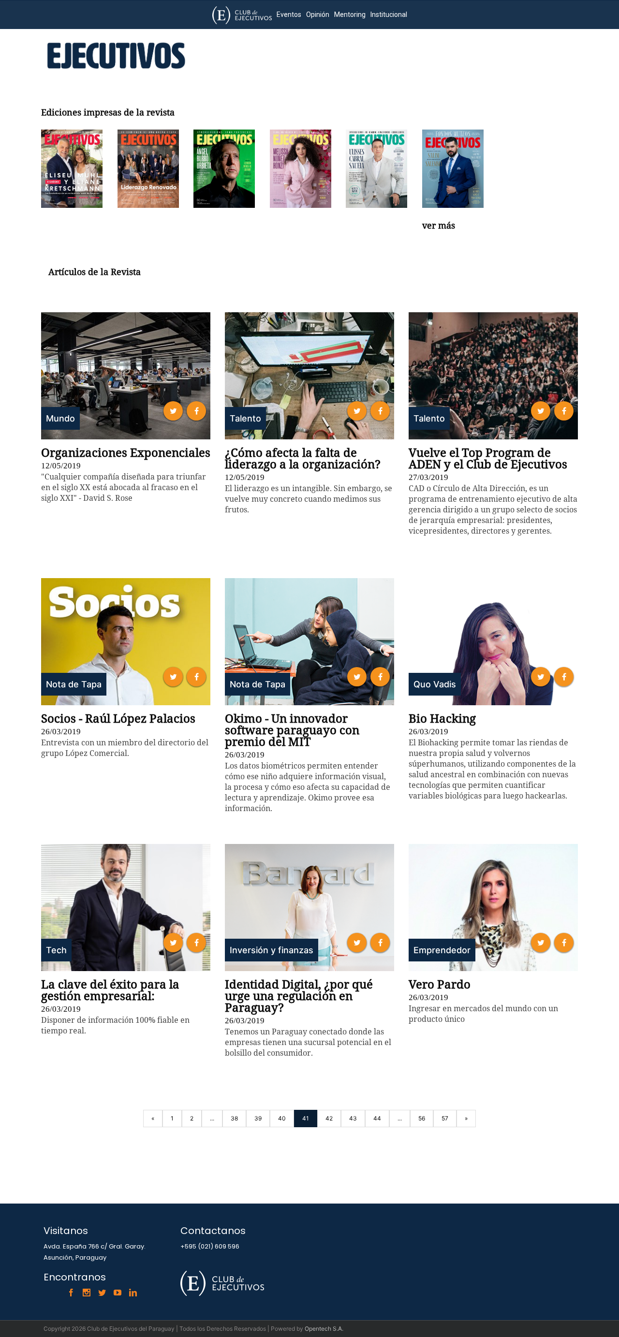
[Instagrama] (86, 1292)
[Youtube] (117, 1292)
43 (353, 1118)
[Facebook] (71, 1292)
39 (258, 1118)
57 (445, 1118)
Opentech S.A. (324, 1328)
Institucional (388, 14)
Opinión (317, 14)
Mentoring (350, 14)
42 (329, 1118)
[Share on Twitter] (173, 411)
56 (421, 1118)
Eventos (289, 14)
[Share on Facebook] (196, 411)
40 (282, 1118)
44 (377, 1118)
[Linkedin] (133, 1292)
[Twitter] (102, 1292)
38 (234, 1118)
